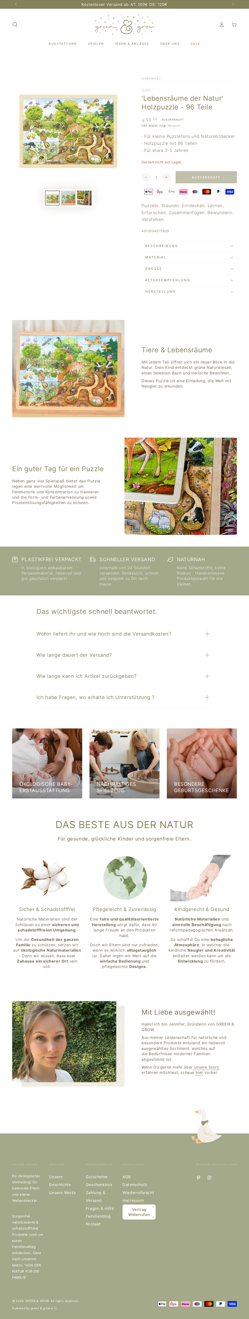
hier (199, 1072)
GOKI (146, 90)
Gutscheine (97, 1176)
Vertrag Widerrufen (139, 1212)
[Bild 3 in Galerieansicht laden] (84, 198)
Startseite (150, 78)
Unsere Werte (62, 1192)
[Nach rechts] (233, 4)
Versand (174, 125)
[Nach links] (16, 4)
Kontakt (93, 1224)
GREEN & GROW (37, 1301)
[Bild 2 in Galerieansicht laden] (68, 198)
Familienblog (98, 1216)
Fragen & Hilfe (100, 1208)
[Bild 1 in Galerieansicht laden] (52, 198)
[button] (15, 24)
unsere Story (206, 1067)
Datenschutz (135, 1184)
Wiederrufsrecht (138, 1192)
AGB (127, 1176)
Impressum (133, 1200)
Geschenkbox (99, 1184)
